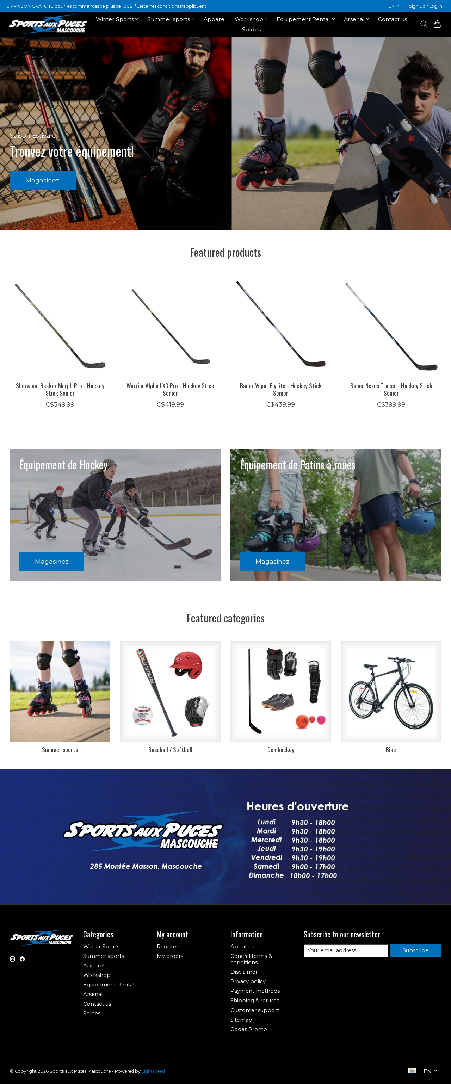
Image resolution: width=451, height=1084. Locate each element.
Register (167, 946)
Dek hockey (280, 749)
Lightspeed (153, 1071)
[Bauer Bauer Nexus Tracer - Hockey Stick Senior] (391, 325)
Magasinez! (43, 180)
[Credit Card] (412, 1071)
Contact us (392, 19)
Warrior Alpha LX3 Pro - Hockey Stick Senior (170, 389)
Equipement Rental (108, 984)
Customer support (254, 1010)
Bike (391, 749)
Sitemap (241, 1020)
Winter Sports (101, 946)
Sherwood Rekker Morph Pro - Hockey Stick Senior (60, 389)
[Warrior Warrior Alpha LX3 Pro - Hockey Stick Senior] (170, 325)
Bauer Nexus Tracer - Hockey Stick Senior (391, 389)
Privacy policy (248, 981)
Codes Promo (248, 1029)
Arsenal (93, 994)
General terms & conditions (251, 959)
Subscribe (415, 950)
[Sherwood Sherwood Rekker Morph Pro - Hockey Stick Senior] (60, 325)
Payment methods (255, 991)
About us (242, 946)
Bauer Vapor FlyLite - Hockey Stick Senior (280, 389)
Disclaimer (244, 972)
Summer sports (60, 749)
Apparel (215, 19)
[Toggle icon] (424, 24)
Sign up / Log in (425, 6)
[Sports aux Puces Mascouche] (48, 24)
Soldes (251, 29)
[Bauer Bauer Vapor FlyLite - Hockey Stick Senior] (280, 325)
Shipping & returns (254, 1000)
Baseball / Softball (170, 749)
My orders (170, 956)
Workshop (97, 975)
